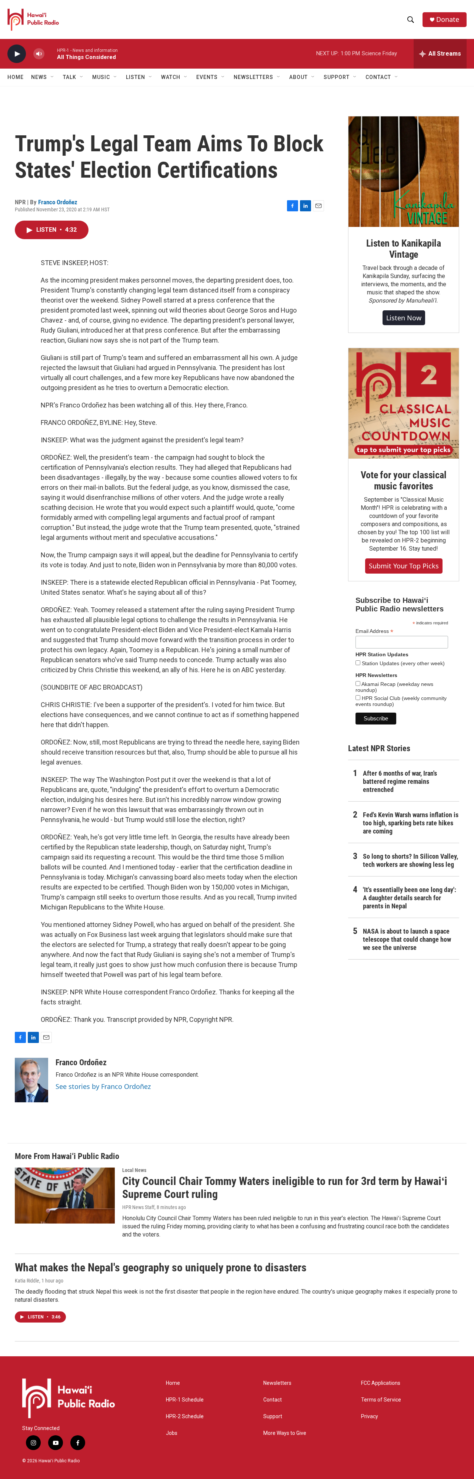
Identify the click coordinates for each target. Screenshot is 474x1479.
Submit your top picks (404, 565)
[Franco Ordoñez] (31, 1080)
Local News (134, 1170)
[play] (17, 54)
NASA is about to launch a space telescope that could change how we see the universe (407, 939)
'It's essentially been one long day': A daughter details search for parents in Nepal (409, 898)
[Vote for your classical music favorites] (403, 403)
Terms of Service (381, 1400)
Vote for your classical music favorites (403, 480)
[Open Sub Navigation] (53, 77)
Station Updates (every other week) (402, 663)
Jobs (171, 1433)
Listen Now (403, 317)
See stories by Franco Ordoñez (103, 1086)
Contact (272, 1400)
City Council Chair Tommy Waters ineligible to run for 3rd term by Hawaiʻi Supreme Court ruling (284, 1188)
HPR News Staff (138, 1207)
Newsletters (277, 1383)
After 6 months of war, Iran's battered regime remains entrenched (400, 781)
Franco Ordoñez (57, 202)
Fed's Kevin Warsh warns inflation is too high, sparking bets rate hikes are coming (410, 823)
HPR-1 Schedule (185, 1400)
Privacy (369, 1416)
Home (15, 77)
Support (272, 1416)
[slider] (51, 53)
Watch (170, 77)
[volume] (39, 54)
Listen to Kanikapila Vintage (403, 249)
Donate (447, 19)
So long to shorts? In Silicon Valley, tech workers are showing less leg (410, 860)
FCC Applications (380, 1383)
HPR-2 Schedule (185, 1416)
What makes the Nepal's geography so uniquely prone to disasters (161, 1267)
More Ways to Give (284, 1433)
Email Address (374, 631)
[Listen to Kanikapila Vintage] (403, 171)
